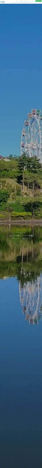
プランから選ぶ (17, 2)
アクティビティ (36, 2)
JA (32, 1)
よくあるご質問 (39, 2)
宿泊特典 (20, 2)
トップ (10, 2)
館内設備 (24, 2)
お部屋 (12, 2)
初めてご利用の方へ (28, 2)
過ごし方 (14, 2)
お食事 (22, 2)
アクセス (31, 2)
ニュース (33, 2)
